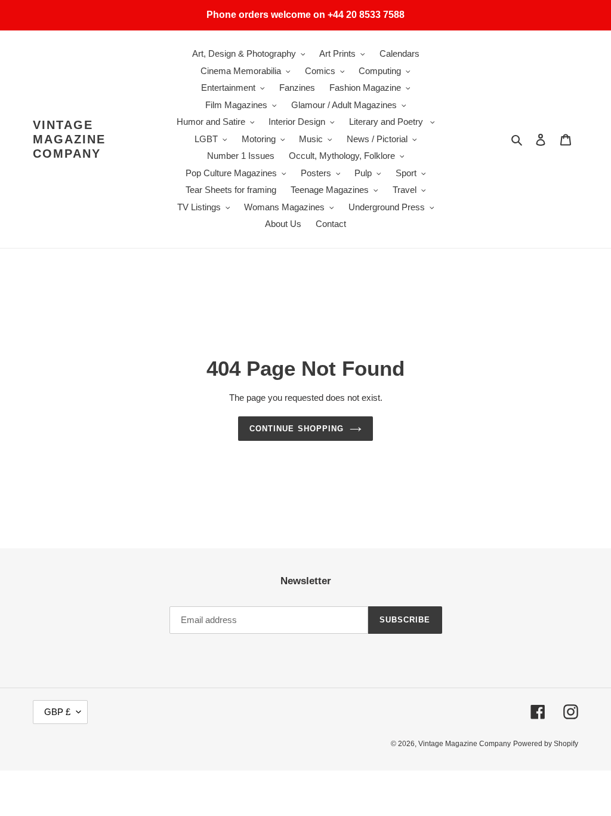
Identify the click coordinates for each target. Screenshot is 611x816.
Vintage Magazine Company (69, 139)
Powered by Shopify (545, 744)
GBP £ (57, 712)
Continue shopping (296, 428)
